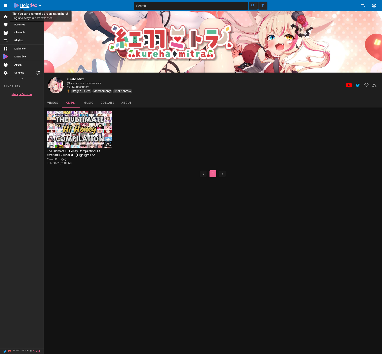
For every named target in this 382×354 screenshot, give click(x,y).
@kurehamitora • (76, 83)
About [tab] (126, 102)
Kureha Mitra (75, 79)
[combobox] (191, 6)
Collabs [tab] (107, 102)
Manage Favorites (22, 94)
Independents (93, 83)
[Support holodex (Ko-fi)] (9, 351)
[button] (38, 72)
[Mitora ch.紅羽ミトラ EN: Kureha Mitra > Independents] (56, 85)
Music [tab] (88, 102)
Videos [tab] (52, 102)
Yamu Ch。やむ (57, 159)
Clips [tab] (70, 102)
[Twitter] (4, 351)
